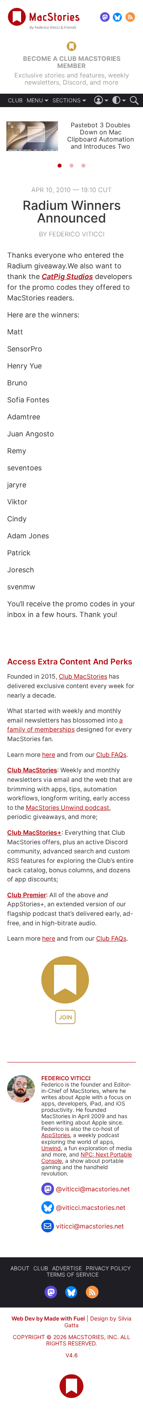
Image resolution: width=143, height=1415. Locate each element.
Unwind (51, 1148)
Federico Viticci (66, 1078)
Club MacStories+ (34, 832)
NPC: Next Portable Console (86, 1157)
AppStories (55, 1135)
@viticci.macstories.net (91, 1207)
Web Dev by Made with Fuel (48, 1318)
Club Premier (26, 895)
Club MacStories (83, 676)
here (48, 754)
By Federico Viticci (71, 234)
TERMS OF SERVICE (72, 1274)
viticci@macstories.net (90, 1226)
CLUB (15, 100)
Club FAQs (111, 754)
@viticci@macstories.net (93, 1188)
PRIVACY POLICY (108, 1268)
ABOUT (19, 1268)
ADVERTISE (67, 1268)
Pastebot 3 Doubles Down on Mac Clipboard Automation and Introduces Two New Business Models (100, 139)
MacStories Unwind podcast (67, 807)
